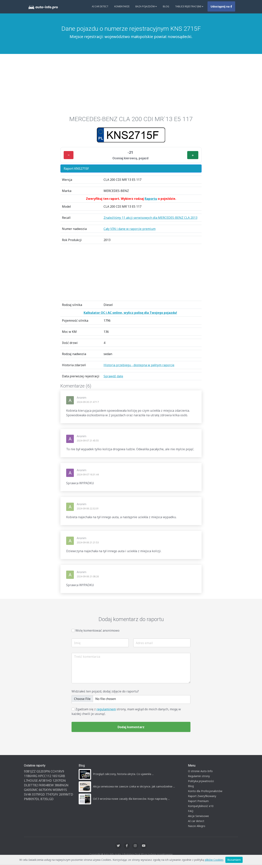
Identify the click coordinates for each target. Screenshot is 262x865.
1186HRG (30, 776)
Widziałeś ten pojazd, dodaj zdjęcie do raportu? (105, 691)
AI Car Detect (100, 6)
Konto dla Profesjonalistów (205, 791)
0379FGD (38, 794)
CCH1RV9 (57, 771)
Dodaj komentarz (131, 727)
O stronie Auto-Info (200, 771)
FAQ (190, 811)
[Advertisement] (131, 86)
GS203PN (43, 771)
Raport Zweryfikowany (202, 796)
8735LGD (47, 799)
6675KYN (45, 790)
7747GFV (52, 794)
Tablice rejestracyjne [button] (188, 6)
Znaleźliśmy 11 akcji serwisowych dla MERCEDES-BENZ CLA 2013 (150, 218)
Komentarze (121, 6)
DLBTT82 (31, 785)
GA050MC (31, 790)
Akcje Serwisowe (198, 816)
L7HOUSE (31, 780)
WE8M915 (60, 790)
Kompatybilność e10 (200, 806)
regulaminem (106, 709)
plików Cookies (214, 860)
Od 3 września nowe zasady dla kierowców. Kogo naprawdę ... (131, 799)
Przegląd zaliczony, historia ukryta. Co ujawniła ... (123, 774)
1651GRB (58, 776)
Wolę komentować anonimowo (97, 630)
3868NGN (61, 785)
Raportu (151, 199)
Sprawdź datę (113, 376)
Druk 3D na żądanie (145, 854)
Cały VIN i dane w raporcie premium (130, 229)
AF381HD (45, 780)
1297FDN (59, 780)
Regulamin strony (199, 776)
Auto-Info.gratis (112, 854)
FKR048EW (46, 785)
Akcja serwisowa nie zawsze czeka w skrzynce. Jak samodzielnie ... (134, 786)
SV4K (27, 794)
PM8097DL (32, 799)
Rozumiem (234, 860)
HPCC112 (44, 776)
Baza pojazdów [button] (145, 6)
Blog (166, 6)
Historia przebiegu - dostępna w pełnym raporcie (139, 365)
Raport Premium (198, 801)
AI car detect (196, 821)
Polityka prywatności (201, 781)
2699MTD (66, 794)
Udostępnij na (220, 6)
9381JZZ (30, 771)
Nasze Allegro (196, 826)
